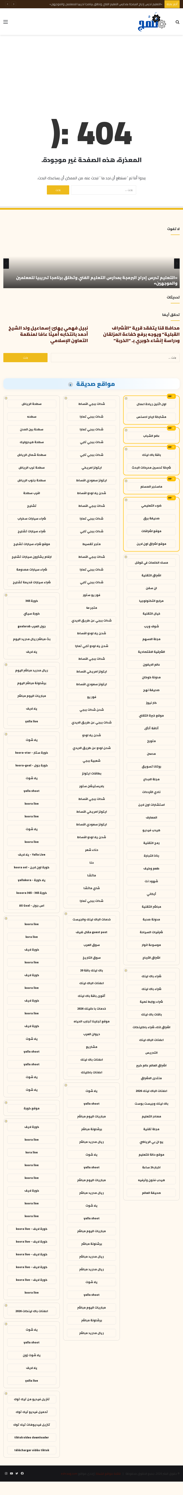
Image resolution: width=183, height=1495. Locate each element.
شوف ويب (151, 626)
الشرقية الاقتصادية (151, 651)
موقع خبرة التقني (151, 715)
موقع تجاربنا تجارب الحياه (92, 1021)
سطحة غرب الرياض (32, 467)
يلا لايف (31, 651)
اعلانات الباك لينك (151, 1039)
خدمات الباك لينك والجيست (92, 919)
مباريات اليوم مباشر (91, 1116)
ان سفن (151, 588)
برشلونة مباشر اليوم (31, 683)
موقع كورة (32, 1108)
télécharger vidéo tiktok (31, 1450)
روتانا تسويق (151, 766)
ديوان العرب (91, 1034)
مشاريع (91, 1046)
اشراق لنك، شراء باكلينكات (151, 1027)
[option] (91, 263)
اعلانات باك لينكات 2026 (31, 1311)
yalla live (31, 721)
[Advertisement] (91, 70)
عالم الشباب (151, 435)
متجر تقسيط (91, 544)
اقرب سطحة (31, 493)
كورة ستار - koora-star (31, 752)
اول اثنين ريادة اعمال (151, 404)
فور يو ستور (91, 595)
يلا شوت (91, 1090)
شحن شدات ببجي (91, 709)
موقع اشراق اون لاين (151, 543)
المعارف (151, 817)
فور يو (91, 697)
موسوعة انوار (151, 944)
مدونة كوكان (151, 677)
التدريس (151, 1052)
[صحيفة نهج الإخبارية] (152, 21)
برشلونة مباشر (91, 1129)
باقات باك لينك (151, 1014)
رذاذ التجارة (151, 855)
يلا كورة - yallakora (32, 880)
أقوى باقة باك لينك (91, 995)
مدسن (151, 753)
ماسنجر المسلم (151, 486)
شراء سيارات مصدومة (31, 569)
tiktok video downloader (31, 1437)
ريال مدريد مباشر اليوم (31, 670)
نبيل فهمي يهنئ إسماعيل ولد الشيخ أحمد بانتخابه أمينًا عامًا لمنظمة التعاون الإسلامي (48, 334)
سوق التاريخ (92, 957)
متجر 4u (91, 607)
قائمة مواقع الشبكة (108, 1473)
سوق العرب (91, 944)
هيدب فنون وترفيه (151, 1180)
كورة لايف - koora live (31, 1228)
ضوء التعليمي (151, 505)
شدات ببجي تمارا (91, 416)
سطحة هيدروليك (32, 442)
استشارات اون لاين (151, 804)
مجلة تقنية (151, 1129)
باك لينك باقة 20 (91, 970)
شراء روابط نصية (151, 1001)
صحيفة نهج (151, 690)
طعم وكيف (151, 868)
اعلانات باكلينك (91, 1072)
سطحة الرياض (32, 403)
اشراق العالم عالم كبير (151, 1065)
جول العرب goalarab (32, 626)
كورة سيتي (31, 613)
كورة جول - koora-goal (31, 765)
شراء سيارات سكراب (31, 518)
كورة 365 (31, 600)
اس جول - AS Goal (31, 905)
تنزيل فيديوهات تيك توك (31, 1424)
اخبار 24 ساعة (151, 1167)
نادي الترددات (151, 792)
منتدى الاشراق (151, 1078)
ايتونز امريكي (91, 467)
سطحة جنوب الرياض (31, 480)
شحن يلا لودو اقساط (91, 493)
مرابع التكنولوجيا (151, 600)
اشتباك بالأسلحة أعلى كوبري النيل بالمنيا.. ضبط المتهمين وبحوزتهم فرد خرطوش (115, 4)
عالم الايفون (151, 664)
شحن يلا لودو (91, 735)
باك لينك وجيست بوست (151, 1103)
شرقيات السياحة (151, 932)
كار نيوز (151, 702)
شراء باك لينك (151, 976)
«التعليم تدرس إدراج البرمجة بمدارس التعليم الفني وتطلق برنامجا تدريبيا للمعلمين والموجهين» (96, 280)
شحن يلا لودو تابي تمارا (91, 646)
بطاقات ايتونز (91, 773)
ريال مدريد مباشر (91, 1141)
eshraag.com (69, 1473)
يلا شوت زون (32, 1355)
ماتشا (91, 875)
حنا (91, 862)
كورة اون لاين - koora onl (31, 867)
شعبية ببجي (91, 760)
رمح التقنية (151, 843)
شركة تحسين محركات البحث (151, 467)
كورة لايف (31, 949)
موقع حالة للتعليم (151, 1154)
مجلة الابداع (151, 779)
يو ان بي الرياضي (151, 1141)
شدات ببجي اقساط (91, 403)
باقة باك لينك (151, 454)
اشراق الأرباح (151, 957)
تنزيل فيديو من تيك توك (32, 1399)
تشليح (31, 505)
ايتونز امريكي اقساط (91, 671)
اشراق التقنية (151, 575)
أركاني (151, 894)
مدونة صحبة (151, 919)
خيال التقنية (151, 613)
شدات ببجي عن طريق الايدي (91, 620)
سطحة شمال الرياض (31, 454)
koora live (32, 803)
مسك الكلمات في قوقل (151, 562)
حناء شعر (91, 849)
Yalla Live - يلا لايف (31, 854)
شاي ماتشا (91, 888)
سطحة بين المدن (31, 429)
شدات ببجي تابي (91, 442)
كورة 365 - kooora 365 (31, 892)
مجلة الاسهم (151, 639)
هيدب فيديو (151, 830)
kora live (31, 936)
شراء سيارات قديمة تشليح (32, 582)
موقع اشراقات (151, 531)
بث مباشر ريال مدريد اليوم (31, 639)
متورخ (151, 741)
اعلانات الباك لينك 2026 (151, 1090)
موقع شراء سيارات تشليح (31, 544)
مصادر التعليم (151, 1116)
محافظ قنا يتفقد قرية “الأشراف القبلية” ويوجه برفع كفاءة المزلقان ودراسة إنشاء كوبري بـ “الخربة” (141, 334)
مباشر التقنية (151, 906)
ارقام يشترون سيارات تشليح (32, 556)
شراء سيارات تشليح (32, 531)
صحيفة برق (151, 518)
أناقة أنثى (151, 728)
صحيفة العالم (151, 1192)
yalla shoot (92, 1103)
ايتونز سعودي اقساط (91, 480)
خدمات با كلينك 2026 (91, 1008)
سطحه (31, 416)
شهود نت (151, 881)
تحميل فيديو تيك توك (32, 1412)
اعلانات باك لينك (91, 1059)
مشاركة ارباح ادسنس (151, 416)
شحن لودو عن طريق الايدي (92, 748)
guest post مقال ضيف (91, 932)
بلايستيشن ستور (91, 786)
